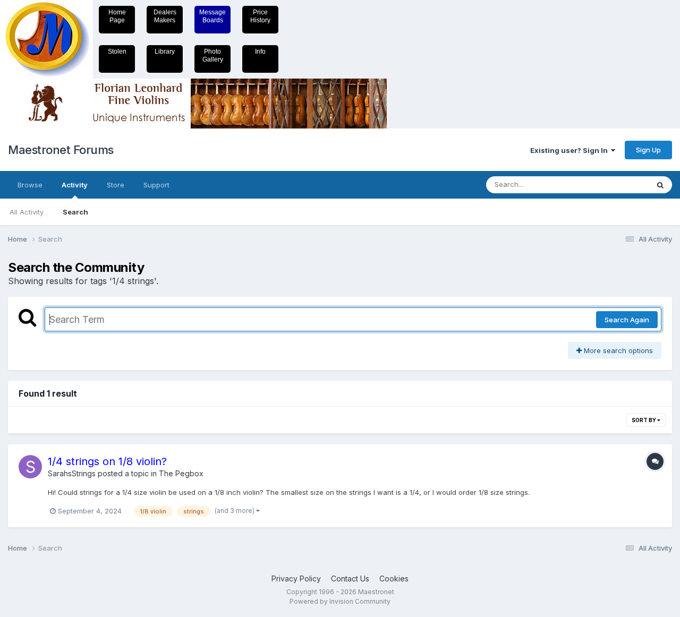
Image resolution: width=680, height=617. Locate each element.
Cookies (394, 578)
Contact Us (350, 578)
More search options (617, 350)
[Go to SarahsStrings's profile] (30, 466)
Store (115, 185)
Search (75, 212)
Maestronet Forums (61, 150)
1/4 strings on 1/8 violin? (107, 461)
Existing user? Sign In (570, 150)
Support (156, 185)
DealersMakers (165, 16)
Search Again (627, 319)
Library (165, 51)
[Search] (660, 184)
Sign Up (648, 149)
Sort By (644, 420)
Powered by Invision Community (340, 601)
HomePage (117, 16)
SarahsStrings (72, 473)
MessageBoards (212, 16)
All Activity (27, 212)
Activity (75, 185)
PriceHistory (260, 16)
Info (260, 51)
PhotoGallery (212, 55)
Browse (30, 185)
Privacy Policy (296, 578)
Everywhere (615, 184)
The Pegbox (181, 473)
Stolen (117, 51)
